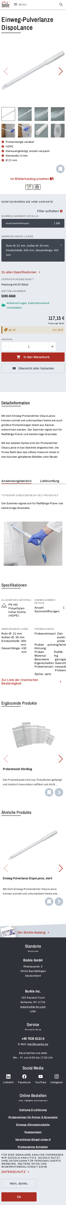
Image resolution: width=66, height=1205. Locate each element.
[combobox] (33, 250)
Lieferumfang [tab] (49, 481)
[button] (60, 71)
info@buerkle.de (37, 1044)
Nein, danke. (19, 1183)
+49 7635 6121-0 (33, 1038)
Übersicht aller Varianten (36, 368)
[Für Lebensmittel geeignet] (29, 187)
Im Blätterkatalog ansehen (29, 179)
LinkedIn (8, 1082)
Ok (19, 1197)
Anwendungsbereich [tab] (16, 481)
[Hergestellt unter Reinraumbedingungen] (37, 187)
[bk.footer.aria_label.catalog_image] (8, 931)
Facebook (24, 1082)
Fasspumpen (33, 1132)
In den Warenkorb (36, 357)
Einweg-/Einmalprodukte (33, 1124)
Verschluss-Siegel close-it (33, 1139)
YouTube (40, 1082)
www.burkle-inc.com (33, 1006)
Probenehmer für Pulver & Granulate (33, 1117)
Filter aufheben (48, 211)
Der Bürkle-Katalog (31, 932)
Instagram (56, 1082)
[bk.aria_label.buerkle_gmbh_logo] (5, 4)
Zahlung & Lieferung (33, 1109)
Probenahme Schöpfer (33, 1147)
